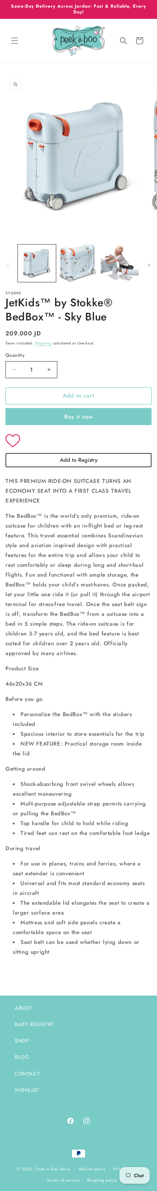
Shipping (43, 343)
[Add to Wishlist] (78, 441)
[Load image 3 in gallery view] (120, 263)
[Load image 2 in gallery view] (78, 263)
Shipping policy (102, 1180)
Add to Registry (78, 460)
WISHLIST (27, 1090)
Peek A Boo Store (52, 1169)
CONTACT (27, 1073)
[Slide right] (149, 265)
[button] (15, 41)
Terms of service (63, 1180)
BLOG (22, 1057)
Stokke (13, 293)
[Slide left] (8, 265)
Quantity (14, 355)
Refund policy (92, 1169)
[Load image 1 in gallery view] (37, 263)
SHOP (22, 1040)
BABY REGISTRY (34, 1024)
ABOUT (23, 1008)
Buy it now (78, 417)
